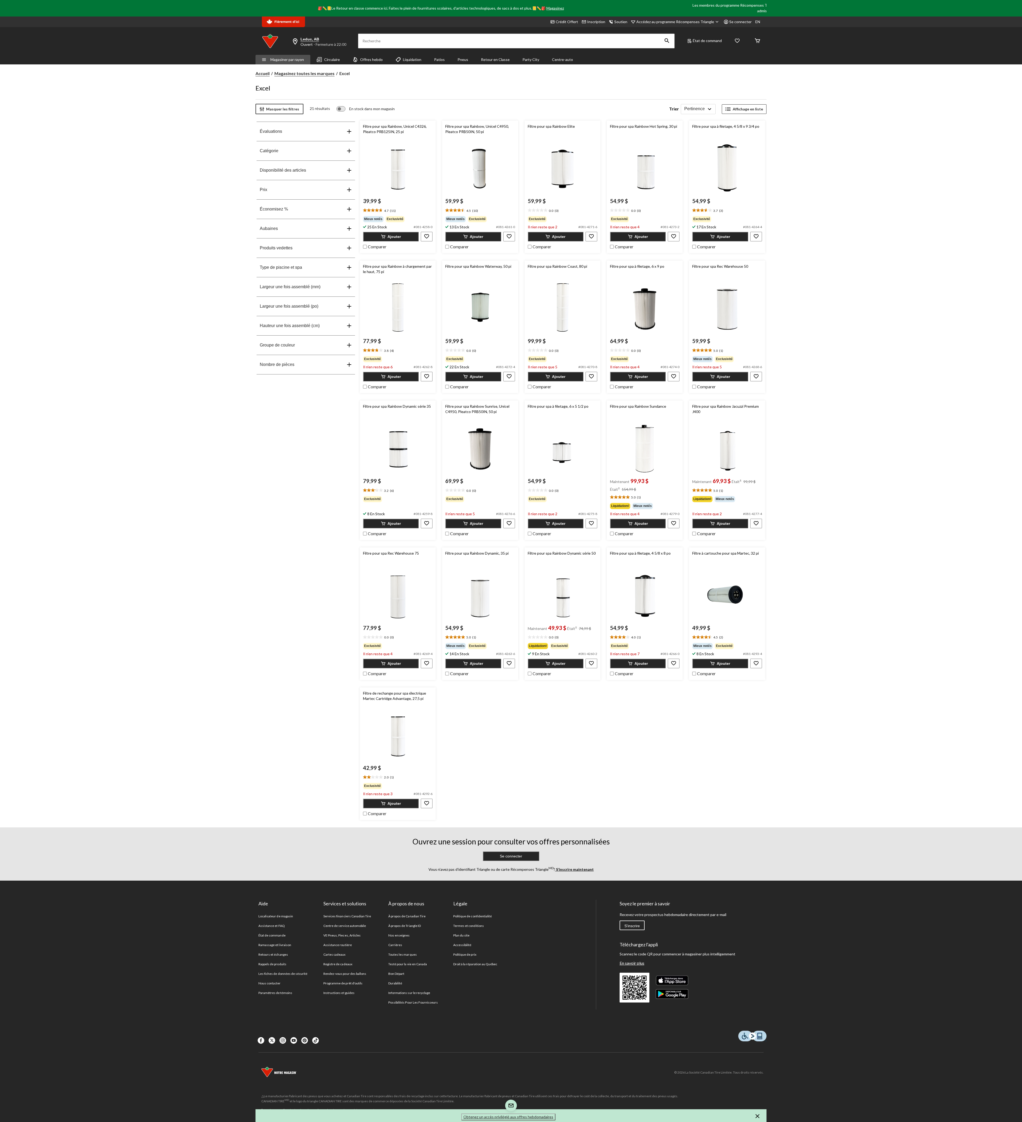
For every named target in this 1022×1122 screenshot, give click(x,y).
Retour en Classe (495, 59)
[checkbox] (374, 246)
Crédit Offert (567, 21)
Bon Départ (396, 974)
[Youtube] (293, 1040)
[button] (667, 41)
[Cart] (757, 41)
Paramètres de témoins (275, 993)
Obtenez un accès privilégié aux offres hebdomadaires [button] (508, 1117)
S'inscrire (632, 926)
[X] (272, 1040)
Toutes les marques (402, 954)
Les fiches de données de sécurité (282, 974)
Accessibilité (462, 945)
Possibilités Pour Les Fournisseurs (413, 1002)
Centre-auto (562, 59)
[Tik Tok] (315, 1040)
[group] (397, 219)
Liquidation (412, 59)
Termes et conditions (468, 926)
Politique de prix (464, 954)
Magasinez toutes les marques (304, 73)
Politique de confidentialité (472, 916)
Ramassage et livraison (274, 945)
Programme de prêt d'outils (342, 983)
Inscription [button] (596, 21)
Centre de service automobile (344, 926)
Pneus (463, 59)
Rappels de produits (272, 964)
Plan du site (461, 935)
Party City (530, 59)
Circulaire (332, 59)
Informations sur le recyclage (409, 993)
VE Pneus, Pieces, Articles (342, 935)
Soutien (620, 21)
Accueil (263, 73)
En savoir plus (632, 963)
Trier (674, 108)
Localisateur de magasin (275, 916)
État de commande (272, 935)
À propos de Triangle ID (404, 926)
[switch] (365, 109)
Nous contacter (269, 983)
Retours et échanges (273, 954)
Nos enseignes (399, 935)
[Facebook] (261, 1040)
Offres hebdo (371, 59)
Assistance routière (337, 945)
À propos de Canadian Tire (407, 916)
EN (757, 21)
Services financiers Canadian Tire (347, 916)
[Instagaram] (282, 1040)
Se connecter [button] (740, 21)
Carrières (395, 945)
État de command (707, 40)
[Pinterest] (304, 1040)
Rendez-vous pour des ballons (344, 974)
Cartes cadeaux (334, 954)
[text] (397, 210)
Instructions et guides (339, 993)
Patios (439, 59)
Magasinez (555, 8)
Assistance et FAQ (271, 926)
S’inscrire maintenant (574, 869)
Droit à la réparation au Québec (475, 964)
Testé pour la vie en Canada (407, 964)
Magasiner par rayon (287, 59)
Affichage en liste (748, 109)
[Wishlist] (737, 41)
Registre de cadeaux (337, 964)
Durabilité (395, 983)
